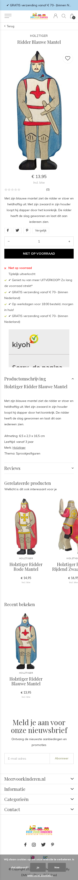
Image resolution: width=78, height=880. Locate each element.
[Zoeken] (64, 16)
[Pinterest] (52, 844)
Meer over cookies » (40, 875)
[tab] (39, 378)
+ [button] (69, 241)
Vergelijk (41, 230)
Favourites (68, 58)
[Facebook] (25, 844)
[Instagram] (34, 844)
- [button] (8, 241)
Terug (10, 26)
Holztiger (19, 448)
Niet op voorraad (39, 254)
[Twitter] (43, 844)
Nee (56, 867)
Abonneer (61, 758)
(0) (48, 189)
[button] (8, 16)
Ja (38, 867)
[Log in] (55, 16)
